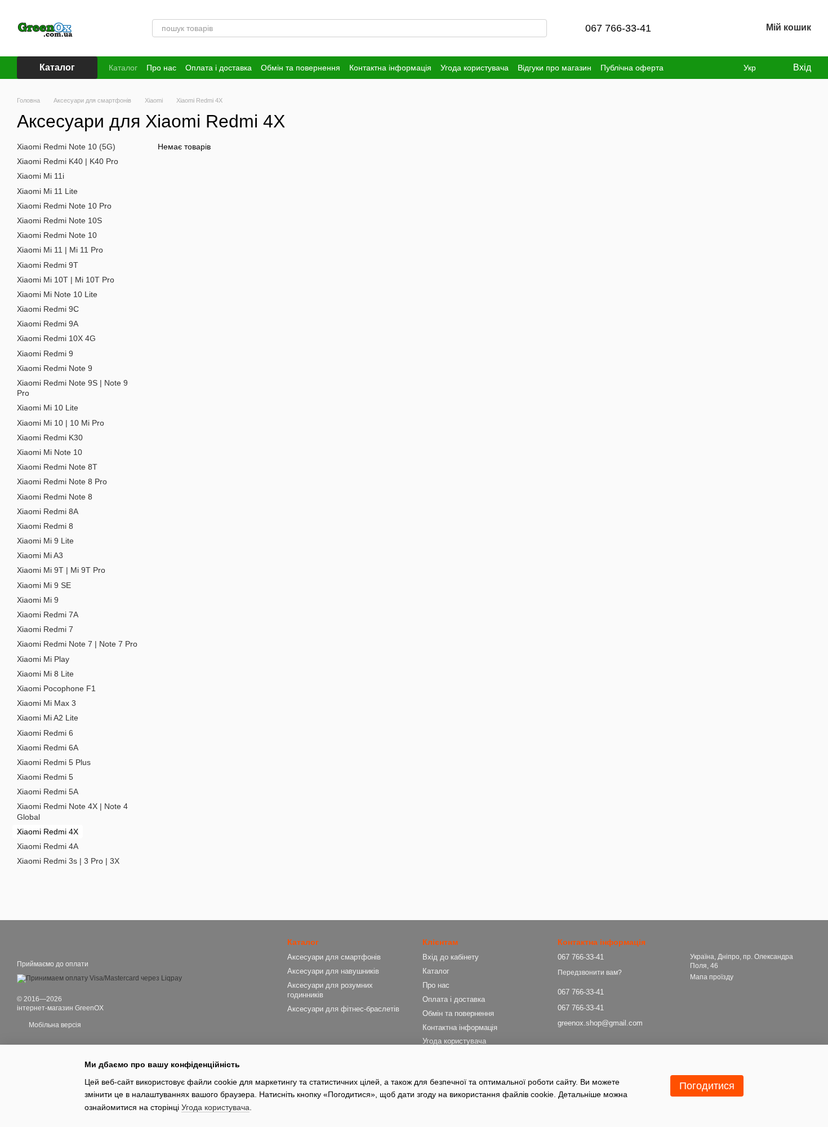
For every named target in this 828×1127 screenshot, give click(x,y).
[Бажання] (723, 28)
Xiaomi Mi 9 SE (44, 584)
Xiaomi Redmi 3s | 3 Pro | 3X (68, 860)
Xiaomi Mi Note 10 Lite (57, 294)
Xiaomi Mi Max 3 (46, 703)
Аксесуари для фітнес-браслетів (343, 1009)
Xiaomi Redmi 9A (47, 323)
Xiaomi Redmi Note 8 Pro (62, 481)
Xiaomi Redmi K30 (50, 437)
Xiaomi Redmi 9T (47, 264)
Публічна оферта (632, 67)
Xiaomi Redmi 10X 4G (56, 338)
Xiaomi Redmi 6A (47, 747)
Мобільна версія (54, 1025)
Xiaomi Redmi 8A (47, 510)
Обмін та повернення (300, 67)
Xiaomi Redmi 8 (45, 526)
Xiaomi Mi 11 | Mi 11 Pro (60, 249)
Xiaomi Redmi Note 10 (57, 235)
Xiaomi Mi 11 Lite (47, 190)
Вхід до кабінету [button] (450, 957)
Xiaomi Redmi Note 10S (59, 220)
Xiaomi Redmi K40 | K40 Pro (67, 161)
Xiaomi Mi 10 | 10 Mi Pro (60, 422)
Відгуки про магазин (554, 67)
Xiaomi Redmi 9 (45, 352)
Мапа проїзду (711, 977)
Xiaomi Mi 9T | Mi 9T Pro (61, 569)
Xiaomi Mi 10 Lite (47, 407)
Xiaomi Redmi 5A (47, 791)
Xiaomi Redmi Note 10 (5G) (66, 146)
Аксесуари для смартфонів (334, 957)
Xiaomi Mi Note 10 (49, 452)
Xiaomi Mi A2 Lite (47, 717)
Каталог (123, 67)
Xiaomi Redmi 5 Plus (54, 762)
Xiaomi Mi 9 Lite (45, 540)
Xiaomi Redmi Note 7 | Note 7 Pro (77, 643)
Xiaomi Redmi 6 (45, 732)
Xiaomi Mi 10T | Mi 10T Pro (65, 279)
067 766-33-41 (618, 28)
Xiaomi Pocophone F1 (56, 688)
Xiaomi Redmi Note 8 (54, 496)
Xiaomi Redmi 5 (45, 776)
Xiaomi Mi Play (43, 658)
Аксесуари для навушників (333, 971)
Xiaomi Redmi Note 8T (57, 466)
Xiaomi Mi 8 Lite (45, 673)
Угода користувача (474, 67)
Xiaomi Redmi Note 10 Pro (64, 205)
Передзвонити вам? (590, 972)
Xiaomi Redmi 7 (45, 629)
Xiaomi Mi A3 (40, 555)
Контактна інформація (390, 67)
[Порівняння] (694, 28)
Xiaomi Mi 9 (38, 599)
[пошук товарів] (538, 28)
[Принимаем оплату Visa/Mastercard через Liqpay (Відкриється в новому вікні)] (99, 978)
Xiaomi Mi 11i (40, 175)
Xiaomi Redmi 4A (47, 846)
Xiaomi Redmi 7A (47, 614)
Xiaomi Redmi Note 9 (54, 368)
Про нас (161, 67)
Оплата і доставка (218, 67)
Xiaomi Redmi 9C (48, 308)
